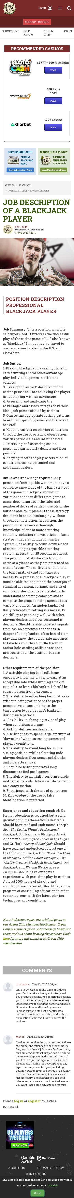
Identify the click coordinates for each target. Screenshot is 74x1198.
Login (42, 8)
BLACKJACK (24, 185)
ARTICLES (9, 185)
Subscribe (10, 31)
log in (18, 1101)
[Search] (69, 8)
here (6, 938)
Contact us (36, 1174)
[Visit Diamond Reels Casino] (20, 1137)
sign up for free (37, 22)
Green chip (48, 33)
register (34, 1101)
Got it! (37, 1193)
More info (53, 1185)
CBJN (68, 31)
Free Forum (27, 33)
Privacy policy (50, 1168)
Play (53, 70)
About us (16, 1168)
